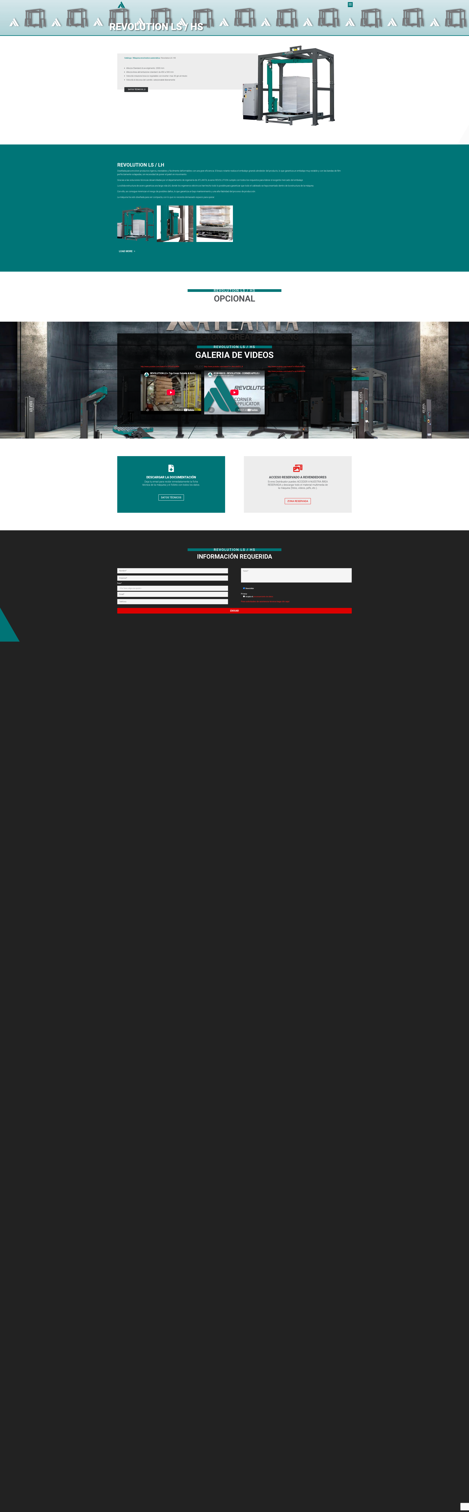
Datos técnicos (135, 89)
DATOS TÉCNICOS (171, 497)
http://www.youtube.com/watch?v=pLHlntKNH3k (286, 371)
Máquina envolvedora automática (146, 58)
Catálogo (128, 58)
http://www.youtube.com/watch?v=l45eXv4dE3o (286, 367)
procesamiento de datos (263, 597)
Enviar (234, 610)
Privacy (244, 594)
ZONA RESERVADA (297, 501)
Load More (126, 251)
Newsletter (249, 588)
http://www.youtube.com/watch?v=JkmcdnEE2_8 (223, 367)
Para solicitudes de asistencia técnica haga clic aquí (265, 601)
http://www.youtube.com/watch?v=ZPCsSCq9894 (160, 367)
